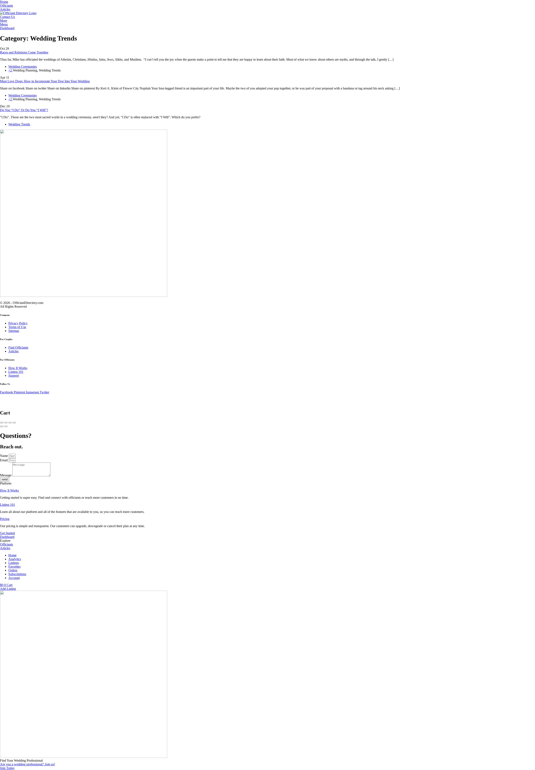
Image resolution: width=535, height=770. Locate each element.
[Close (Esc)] (1, 422)
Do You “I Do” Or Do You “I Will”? (24, 110)
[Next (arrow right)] (6, 426)
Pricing (4, 519)
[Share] (6, 422)
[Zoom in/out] (14, 422)
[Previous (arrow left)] (1, 426)
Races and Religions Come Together (24, 52)
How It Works (9, 490)
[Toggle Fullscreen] (10, 422)
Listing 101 (7, 504)
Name (4, 456)
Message (6, 475)
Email (4, 460)
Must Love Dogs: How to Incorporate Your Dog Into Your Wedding (45, 81)
